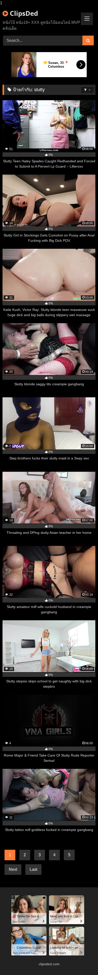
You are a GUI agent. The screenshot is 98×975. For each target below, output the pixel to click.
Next (13, 869)
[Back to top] (82, 961)
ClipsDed (23, 13)
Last (33, 869)
